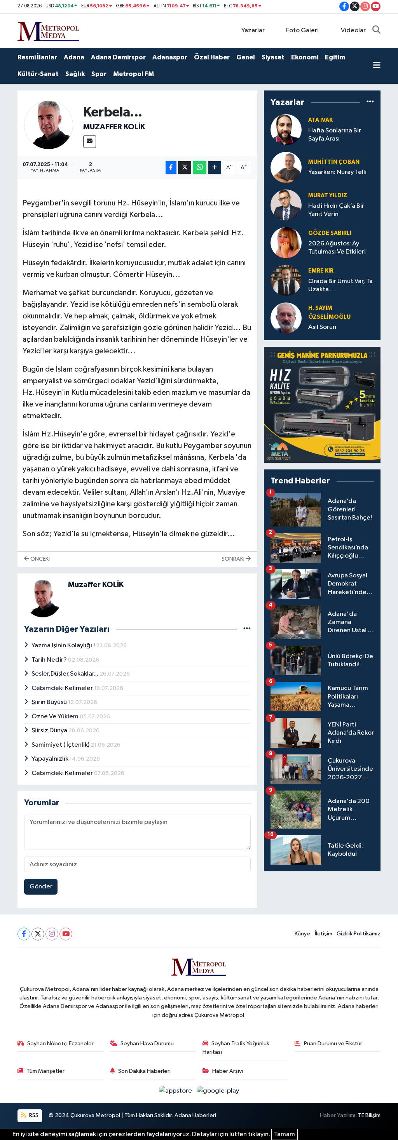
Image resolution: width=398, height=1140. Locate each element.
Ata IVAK (320, 120)
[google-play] (218, 1091)
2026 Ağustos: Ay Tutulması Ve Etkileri (337, 247)
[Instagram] (51, 934)
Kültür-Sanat (38, 74)
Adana (74, 57)
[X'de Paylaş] (184, 167)
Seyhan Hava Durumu (147, 1043)
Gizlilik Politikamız (359, 934)
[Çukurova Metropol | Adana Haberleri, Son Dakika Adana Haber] (48, 30)
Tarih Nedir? (49, 660)
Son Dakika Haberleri (144, 1071)
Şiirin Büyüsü (49, 702)
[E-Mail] (89, 141)
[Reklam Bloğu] (322, 404)
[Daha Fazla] (214, 167)
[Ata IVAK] (286, 129)
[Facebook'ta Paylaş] (171, 167)
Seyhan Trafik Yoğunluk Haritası (236, 1048)
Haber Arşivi (227, 1071)
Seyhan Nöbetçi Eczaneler (60, 1043)
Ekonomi (304, 57)
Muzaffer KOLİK (114, 127)
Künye (302, 934)
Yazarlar (253, 30)
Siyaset (273, 57)
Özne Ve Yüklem (55, 716)
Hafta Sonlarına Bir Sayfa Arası (334, 134)
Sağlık (75, 74)
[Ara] (376, 31)
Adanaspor (169, 57)
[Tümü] (370, 102)
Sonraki (234, 559)
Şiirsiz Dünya (49, 730)
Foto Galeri (302, 30)
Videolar (353, 30)
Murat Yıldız (327, 195)
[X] (37, 934)
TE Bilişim (369, 1115)
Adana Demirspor (118, 57)
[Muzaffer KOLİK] (48, 125)
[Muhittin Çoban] (286, 167)
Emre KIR (320, 271)
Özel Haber (212, 57)
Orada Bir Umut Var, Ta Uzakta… (340, 285)
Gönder (41, 886)
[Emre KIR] (286, 280)
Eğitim (335, 57)
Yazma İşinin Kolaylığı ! (63, 645)
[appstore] (176, 1091)
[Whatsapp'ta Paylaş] (199, 167)
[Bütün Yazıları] (247, 629)
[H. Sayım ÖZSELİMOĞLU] (286, 318)
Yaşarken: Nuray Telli (337, 172)
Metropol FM (133, 74)
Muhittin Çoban (334, 162)
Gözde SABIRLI (329, 233)
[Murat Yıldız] (286, 205)
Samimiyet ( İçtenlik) (61, 745)
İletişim (323, 934)
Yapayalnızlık (50, 759)
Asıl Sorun (322, 327)
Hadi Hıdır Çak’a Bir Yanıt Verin (336, 210)
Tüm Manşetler (45, 1071)
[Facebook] (23, 934)
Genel (245, 57)
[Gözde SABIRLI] (286, 242)
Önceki (39, 559)
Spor (98, 74)
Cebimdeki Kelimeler (62, 688)
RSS (33, 1115)
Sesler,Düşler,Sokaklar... (65, 674)
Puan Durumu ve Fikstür (333, 1043)
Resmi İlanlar (37, 57)
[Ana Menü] (377, 66)
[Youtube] (65, 934)
